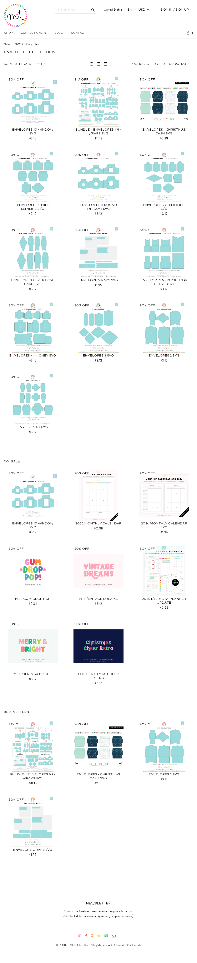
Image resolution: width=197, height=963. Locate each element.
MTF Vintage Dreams (98, 598)
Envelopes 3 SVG (98, 355)
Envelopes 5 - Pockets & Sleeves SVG (164, 282)
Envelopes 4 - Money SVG (32, 355)
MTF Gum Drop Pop (33, 598)
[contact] (115, 936)
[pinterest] (93, 936)
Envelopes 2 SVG (164, 355)
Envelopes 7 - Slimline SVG (164, 207)
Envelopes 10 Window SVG (32, 131)
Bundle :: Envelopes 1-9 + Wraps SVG (98, 131)
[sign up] (107, 936)
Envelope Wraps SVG (98, 280)
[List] (98, 63)
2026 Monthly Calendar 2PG (164, 525)
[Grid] (91, 63)
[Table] (105, 63)
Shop (7, 44)
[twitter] (100, 936)
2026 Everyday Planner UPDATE (164, 600)
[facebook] (87, 936)
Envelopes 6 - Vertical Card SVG (32, 282)
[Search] (93, 9)
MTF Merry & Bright (33, 674)
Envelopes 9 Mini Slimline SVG (33, 207)
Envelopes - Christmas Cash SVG (164, 131)
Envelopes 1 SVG (33, 427)
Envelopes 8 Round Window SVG (98, 207)
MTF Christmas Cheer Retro (98, 676)
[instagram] (81, 936)
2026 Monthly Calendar (98, 523)
